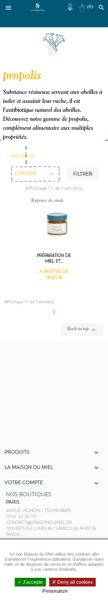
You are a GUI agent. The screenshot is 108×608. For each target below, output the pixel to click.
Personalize (55, 591)
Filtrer (82, 174)
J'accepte (32, 582)
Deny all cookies (74, 582)
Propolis (22, 156)
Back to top (82, 329)
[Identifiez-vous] (70, 6)
